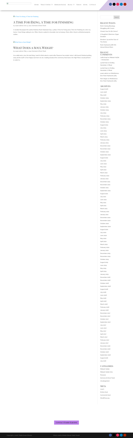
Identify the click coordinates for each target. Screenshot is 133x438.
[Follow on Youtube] (125, 4)
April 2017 (103, 334)
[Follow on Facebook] (110, 4)
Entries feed (104, 392)
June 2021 (103, 199)
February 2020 (104, 247)
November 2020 (105, 220)
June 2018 (103, 295)
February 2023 (104, 140)
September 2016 (105, 355)
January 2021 (104, 214)
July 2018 (103, 292)
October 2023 (104, 122)
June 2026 (103, 92)
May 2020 (103, 238)
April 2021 (103, 205)
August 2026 (104, 89)
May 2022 (103, 167)
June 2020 (103, 235)
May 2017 (103, 331)
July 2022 (103, 161)
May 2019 (103, 268)
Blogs (70, 5)
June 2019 (103, 265)
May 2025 (103, 104)
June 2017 (103, 328)
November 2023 (105, 119)
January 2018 (104, 310)
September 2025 (105, 101)
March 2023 (103, 137)
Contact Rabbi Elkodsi (66, 422)
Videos (78, 5)
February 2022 (104, 176)
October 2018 (104, 283)
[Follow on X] (114, 4)
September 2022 (105, 155)
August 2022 (104, 158)
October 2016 (104, 352)
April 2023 (103, 134)
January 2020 (104, 250)
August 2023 (104, 125)
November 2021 (105, 185)
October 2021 (104, 187)
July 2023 (103, 128)
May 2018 (103, 298)
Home (36, 5)
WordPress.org (104, 398)
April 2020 (103, 241)
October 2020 (104, 223)
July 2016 (103, 361)
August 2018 (104, 289)
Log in (102, 389)
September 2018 (105, 286)
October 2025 (104, 98)
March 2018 (103, 304)
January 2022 (104, 179)
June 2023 (103, 131)
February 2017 (104, 340)
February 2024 (104, 116)
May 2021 (103, 202)
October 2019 (104, 259)
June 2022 (103, 164)
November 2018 (105, 280)
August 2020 (104, 229)
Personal (103, 375)
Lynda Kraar (104, 63)
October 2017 (104, 319)
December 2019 (105, 253)
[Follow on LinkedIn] (121, 4)
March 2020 (104, 244)
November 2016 (105, 349)
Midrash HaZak (104, 369)
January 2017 (104, 343)
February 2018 (104, 307)
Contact (92, 5)
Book (85, 5)
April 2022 (103, 170)
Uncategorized (104, 381)
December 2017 (105, 313)
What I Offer (45, 5)
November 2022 (105, 149)
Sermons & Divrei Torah (39, 25)
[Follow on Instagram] (117, 4)
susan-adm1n (19, 25)
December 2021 (105, 182)
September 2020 (105, 226)
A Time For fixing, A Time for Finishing (43, 22)
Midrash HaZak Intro (106, 372)
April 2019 (103, 271)
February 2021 (104, 211)
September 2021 (105, 190)
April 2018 (103, 301)
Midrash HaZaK (60, 5)
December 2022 (105, 146)
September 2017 (105, 322)
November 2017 (105, 316)
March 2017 (103, 337)
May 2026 (103, 95)
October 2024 (104, 110)
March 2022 (103, 173)
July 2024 (103, 113)
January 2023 (104, 143)
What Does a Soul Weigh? (33, 48)
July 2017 (103, 325)
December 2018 (105, 277)
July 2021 (103, 196)
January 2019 (104, 274)
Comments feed (105, 395)
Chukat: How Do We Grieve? (109, 31)
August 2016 (104, 358)
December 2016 (105, 346)
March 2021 (103, 208)
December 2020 (105, 217)
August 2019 (104, 262)
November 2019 (105, 256)
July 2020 (103, 232)
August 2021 (104, 193)
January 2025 (104, 107)
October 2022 (104, 152)
